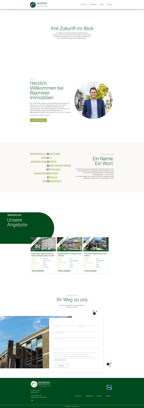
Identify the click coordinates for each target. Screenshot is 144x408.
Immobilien (93, 4)
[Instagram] (32, 400)
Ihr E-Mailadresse (58, 332)
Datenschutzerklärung (59, 360)
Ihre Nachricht (57, 349)
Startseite (83, 4)
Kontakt (109, 4)
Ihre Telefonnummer (59, 338)
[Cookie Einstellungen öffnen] (3, 405)
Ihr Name (56, 326)
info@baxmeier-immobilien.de (39, 397)
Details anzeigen (38, 271)
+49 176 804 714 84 (36, 395)
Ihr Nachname (81, 326)
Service (102, 4)
